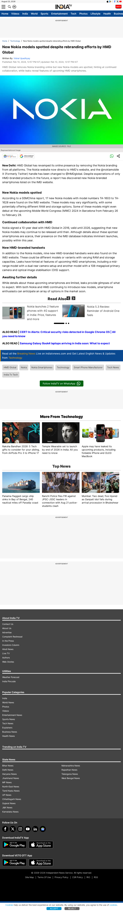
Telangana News (70, 774)
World (34, 13)
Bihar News (7, 765)
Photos (83, 13)
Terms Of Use (44, 877)
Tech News (113, 367)
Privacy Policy (61, 877)
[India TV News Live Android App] (14, 844)
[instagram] (20, 829)
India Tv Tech (11, 374)
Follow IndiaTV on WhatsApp (59, 383)
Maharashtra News (71, 765)
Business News (9, 731)
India (25, 13)
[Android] (110, 1)
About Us (6, 628)
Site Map (29, 877)
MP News (7, 782)
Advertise (7, 632)
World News (8, 702)
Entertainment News (12, 715)
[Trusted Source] (26, 156)
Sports (44, 13)
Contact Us (7, 624)
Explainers (7, 727)
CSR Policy (77, 877)
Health (107, 13)
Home (5, 13)
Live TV (6, 653)
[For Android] (14, 862)
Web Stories (8, 661)
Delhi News (7, 770)
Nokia (24, 367)
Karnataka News (10, 811)
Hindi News (7, 649)
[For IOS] (41, 862)
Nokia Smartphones (41, 367)
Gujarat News (8, 803)
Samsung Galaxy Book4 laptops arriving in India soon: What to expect (65, 343)
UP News (6, 795)
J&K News (7, 807)
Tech (73, 13)
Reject (72, 908)
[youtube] (28, 829)
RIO (88, 877)
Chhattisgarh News (11, 799)
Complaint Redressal (12, 636)
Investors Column (10, 645)
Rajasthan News (69, 770)
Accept (54, 908)
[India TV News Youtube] (120, 1)
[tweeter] (13, 829)
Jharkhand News (10, 778)
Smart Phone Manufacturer (88, 367)
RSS (96, 877)
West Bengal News (71, 778)
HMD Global (10, 367)
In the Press (8, 641)
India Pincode (9, 681)
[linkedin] (35, 829)
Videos (15, 13)
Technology (15, 41)
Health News (8, 736)
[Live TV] (119, 7)
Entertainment (59, 13)
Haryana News (9, 774)
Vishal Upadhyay (22, 58)
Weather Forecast (10, 677)
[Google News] (10, 156)
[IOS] (107, 1)
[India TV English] (63, 6)
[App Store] (41, 844)
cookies (113, 905)
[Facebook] (5, 829)
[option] (31, 312)
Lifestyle (95, 13)
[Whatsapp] (112, 156)
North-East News (10, 786)
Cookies (9, 905)
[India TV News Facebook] (115, 1)
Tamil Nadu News (11, 790)
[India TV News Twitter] (118, 1)
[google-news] (43, 829)
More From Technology (61, 416)
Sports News (8, 719)
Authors (6, 657)
